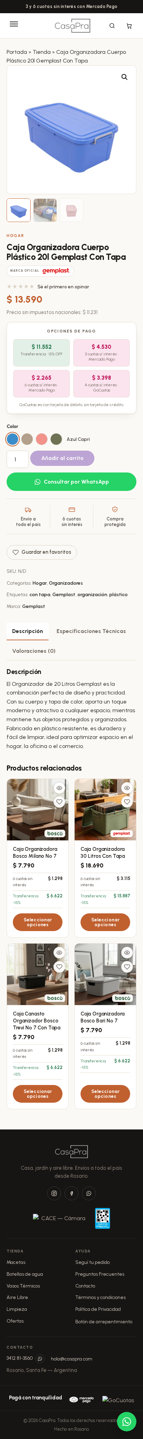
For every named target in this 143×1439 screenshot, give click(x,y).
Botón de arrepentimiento (103, 1322)
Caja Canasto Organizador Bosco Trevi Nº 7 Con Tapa (36, 1020)
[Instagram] (54, 1193)
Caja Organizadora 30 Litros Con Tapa (103, 852)
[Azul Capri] (12, 439)
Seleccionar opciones (38, 922)
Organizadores (66, 583)
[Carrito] (129, 25)
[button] (124, 77)
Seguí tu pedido (92, 1262)
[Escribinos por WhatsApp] (39, 1358)
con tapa (40, 595)
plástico (118, 595)
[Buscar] (112, 25)
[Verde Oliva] (56, 439)
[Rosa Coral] (42, 439)
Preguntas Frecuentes (99, 1274)
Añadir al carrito (62, 458)
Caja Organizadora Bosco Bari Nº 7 (103, 1017)
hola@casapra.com (71, 1359)
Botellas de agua (25, 1274)
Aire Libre (17, 1297)
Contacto (85, 1286)
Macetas (16, 1262)
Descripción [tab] (27, 631)
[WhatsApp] (89, 1193)
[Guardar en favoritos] (59, 802)
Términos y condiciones (100, 1297)
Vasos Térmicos (23, 1286)
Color (12, 426)
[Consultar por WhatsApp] (126, 1421)
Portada (17, 52)
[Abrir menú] (14, 25)
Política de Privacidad (98, 1309)
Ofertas (15, 1321)
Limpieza (17, 1309)
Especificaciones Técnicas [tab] (91, 631)
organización (92, 595)
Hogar (15, 235)
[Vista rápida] (59, 788)
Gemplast (63, 595)
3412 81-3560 (20, 1358)
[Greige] (27, 439)
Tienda (42, 52)
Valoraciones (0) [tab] (34, 651)
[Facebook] (71, 1193)
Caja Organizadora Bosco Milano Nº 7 (35, 852)
